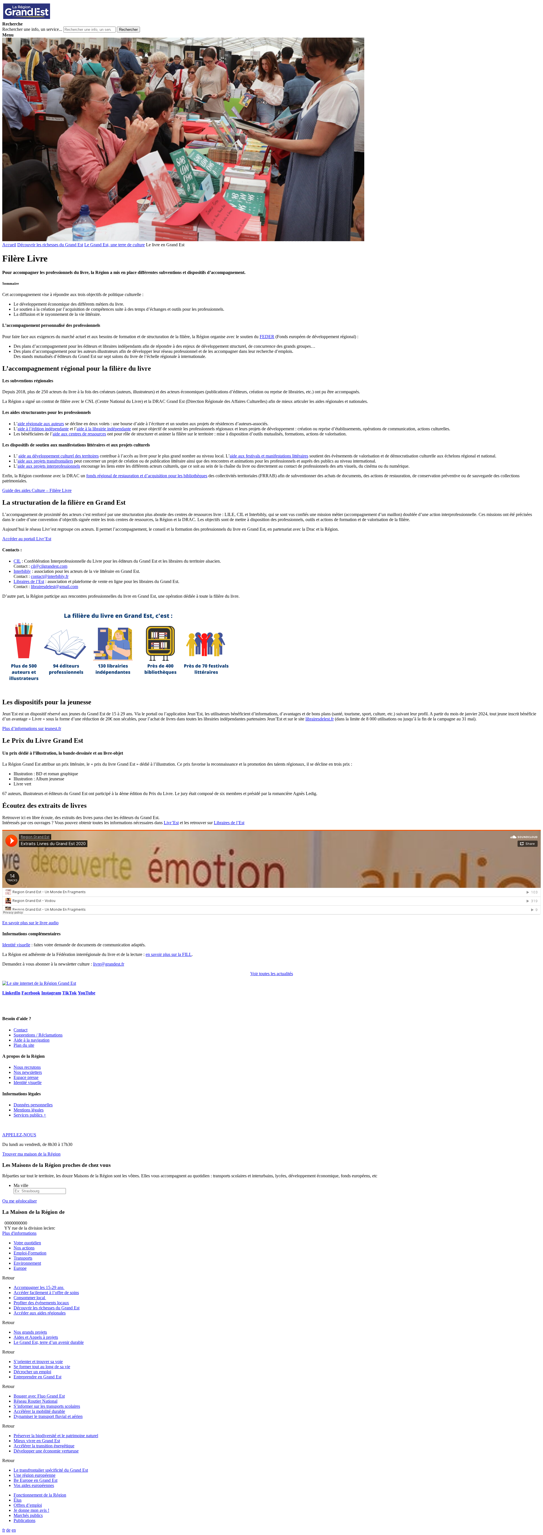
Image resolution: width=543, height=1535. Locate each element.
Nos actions (24, 1247)
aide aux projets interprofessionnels (49, 466)
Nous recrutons (27, 1067)
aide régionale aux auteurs (41, 423)
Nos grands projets (30, 1332)
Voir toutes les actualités (271, 973)
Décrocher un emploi (32, 1371)
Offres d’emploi (28, 1505)
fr (3, 1530)
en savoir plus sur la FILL (169, 954)
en (14, 1530)
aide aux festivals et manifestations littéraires (269, 456)
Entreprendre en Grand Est (37, 1376)
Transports (23, 1258)
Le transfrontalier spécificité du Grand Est (51, 1470)
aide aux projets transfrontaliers (45, 461)
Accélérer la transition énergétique (44, 1445)
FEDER (267, 336)
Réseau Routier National (35, 1401)
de (8, 1530)
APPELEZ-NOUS (19, 1134)
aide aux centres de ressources (79, 433)
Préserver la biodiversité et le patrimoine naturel (56, 1435)
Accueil (9, 244)
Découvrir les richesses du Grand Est (50, 244)
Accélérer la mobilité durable (39, 1411)
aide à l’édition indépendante (43, 428)
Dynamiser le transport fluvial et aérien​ (48, 1416)
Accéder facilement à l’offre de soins (46, 1292)
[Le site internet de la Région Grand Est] (51, 18)
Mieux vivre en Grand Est (37, 1440)
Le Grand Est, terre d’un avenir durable (49, 1342)
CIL (17, 561)
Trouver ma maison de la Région (31, 1154)
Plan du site (24, 1045)
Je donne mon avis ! (31, 1510)
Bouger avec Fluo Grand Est (39, 1396)
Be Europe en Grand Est (35, 1480)
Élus (17, 1500)
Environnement (27, 1263)
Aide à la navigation (31, 1040)
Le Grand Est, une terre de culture (114, 244)
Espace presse (26, 1077)
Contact (20, 1029)
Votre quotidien (27, 1242)
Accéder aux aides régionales (40, 1313)
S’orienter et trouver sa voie (38, 1361)
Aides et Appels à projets (36, 1337)
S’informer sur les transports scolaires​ (47, 1406)
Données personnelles (33, 1104)
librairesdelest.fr (319, 718)
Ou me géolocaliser (19, 1201)
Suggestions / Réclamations (38, 1035)
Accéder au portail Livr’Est (26, 538)
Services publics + (30, 1115)
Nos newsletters (28, 1072)
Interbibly (22, 571)
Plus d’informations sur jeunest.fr (31, 728)
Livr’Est (171, 822)
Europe (20, 1268)
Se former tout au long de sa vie (42, 1366)
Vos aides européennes (34, 1485)
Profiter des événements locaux (41, 1302)
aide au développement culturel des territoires (58, 456)
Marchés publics (28, 1515)
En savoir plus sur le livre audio (30, 922)
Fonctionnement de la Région (40, 1495)
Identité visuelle (16, 944)
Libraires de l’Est (29, 581)
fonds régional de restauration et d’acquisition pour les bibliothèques (146, 475)
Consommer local (30, 1297)
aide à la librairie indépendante (104, 428)
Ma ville (21, 1185)
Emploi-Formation (30, 1253)
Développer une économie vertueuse (46, 1450)
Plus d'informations (19, 1233)
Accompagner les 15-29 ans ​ (39, 1287)
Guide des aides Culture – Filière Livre (37, 490)
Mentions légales (29, 1109)
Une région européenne (34, 1475)
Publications (24, 1520)
